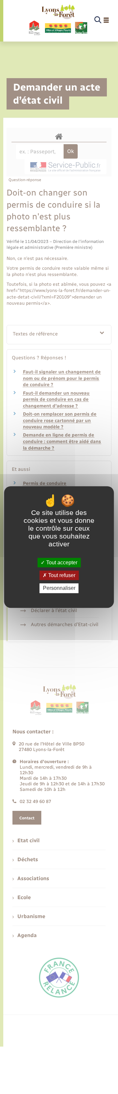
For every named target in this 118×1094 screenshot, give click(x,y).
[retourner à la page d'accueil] (57, 20)
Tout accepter (61, 562)
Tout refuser (61, 575)
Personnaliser (59, 588)
